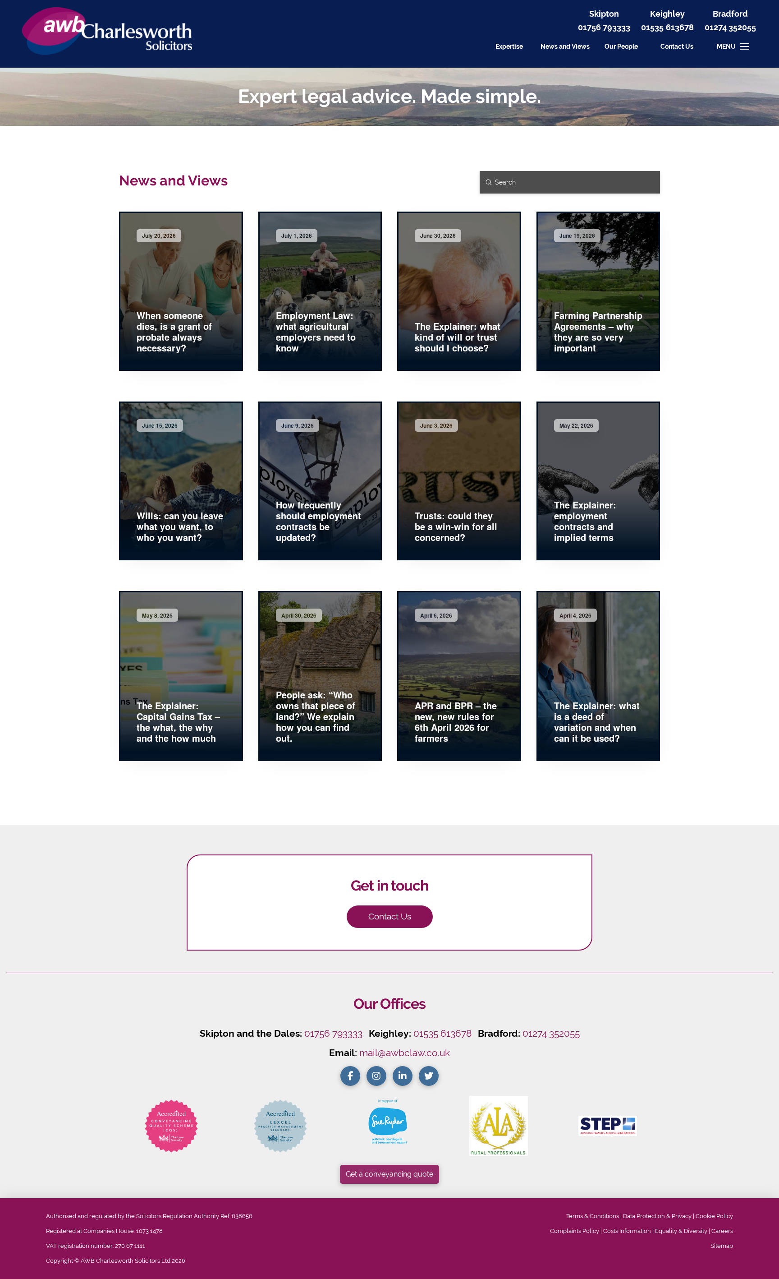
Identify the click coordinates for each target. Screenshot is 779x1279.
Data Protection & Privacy (657, 1216)
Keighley (667, 13)
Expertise (509, 46)
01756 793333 (604, 27)
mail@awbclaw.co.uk (404, 1052)
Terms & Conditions (592, 1216)
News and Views (565, 46)
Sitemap (721, 1245)
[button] (676, 46)
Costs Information (627, 1231)
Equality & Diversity (681, 1231)
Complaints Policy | (576, 1231)
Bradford (730, 13)
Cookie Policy (714, 1216)
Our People (621, 46)
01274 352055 (730, 27)
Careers (722, 1231)
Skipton (604, 13)
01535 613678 (442, 1033)
